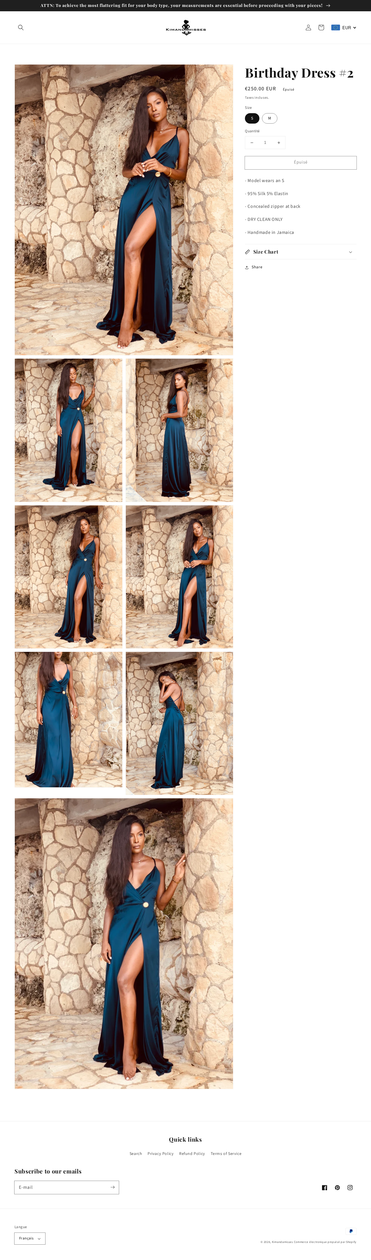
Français (26, 1238)
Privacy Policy (161, 1154)
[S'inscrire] (112, 1187)
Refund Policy (192, 1154)
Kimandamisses (282, 1242)
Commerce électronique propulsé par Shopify (325, 1242)
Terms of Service (226, 1154)
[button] (20, 27)
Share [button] (257, 267)
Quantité (252, 131)
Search (136, 1154)
